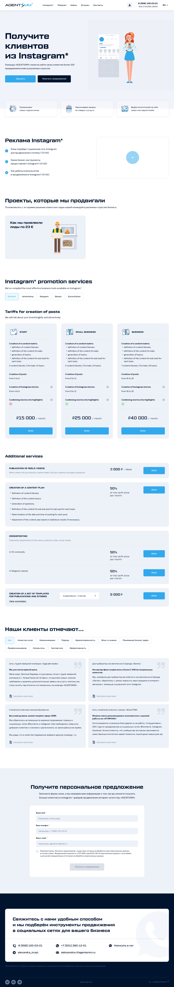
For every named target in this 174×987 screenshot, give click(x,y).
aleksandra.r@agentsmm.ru (78, 952)
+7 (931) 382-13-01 (73, 945)
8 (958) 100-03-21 (148, 3)
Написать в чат (123, 945)
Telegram (62, 5)
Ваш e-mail (41, 838)
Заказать (20, 79)
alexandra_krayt (28, 952)
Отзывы (85, 5)
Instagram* (48, 5)
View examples (17, 601)
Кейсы (74, 5)
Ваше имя (41, 813)
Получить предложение (54, 79)
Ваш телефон (43, 825)
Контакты (98, 5)
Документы (86, 982)
